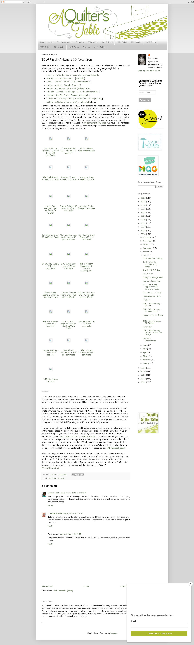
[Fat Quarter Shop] (50, 226)
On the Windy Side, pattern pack (86, 149)
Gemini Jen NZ (55, 513)
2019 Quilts (73, 47)
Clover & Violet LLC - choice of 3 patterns (68, 150)
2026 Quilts (93, 42)
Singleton (146, 299)
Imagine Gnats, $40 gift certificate (86, 207)
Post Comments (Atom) (63, 590)
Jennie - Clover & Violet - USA (61, 81)
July (145, 255)
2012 (143, 378)
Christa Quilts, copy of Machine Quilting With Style (68, 325)
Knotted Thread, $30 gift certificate (68, 178)
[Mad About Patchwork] (68, 341)
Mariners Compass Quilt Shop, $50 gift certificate (68, 237)
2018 (143, 226)
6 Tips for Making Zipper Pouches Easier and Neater (151, 286)
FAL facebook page (115, 447)
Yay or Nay (147, 326)
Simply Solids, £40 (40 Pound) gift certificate (68, 208)
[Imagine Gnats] (86, 197)
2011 (143, 382)
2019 (143, 223)
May (145, 348)
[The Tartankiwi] (50, 312)
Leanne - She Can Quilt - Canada (62, 95)
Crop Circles (148, 273)
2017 (143, 230)
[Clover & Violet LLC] (68, 139)
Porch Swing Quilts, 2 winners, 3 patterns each (50, 294)
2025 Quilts (107, 42)
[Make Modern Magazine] (86, 254)
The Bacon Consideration (149, 339)
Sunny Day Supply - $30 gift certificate (50, 266)
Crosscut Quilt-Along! (152, 292)
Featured (86, 47)
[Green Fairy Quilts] (86, 312)
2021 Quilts (45, 47)
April (145, 352)
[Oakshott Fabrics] (86, 283)
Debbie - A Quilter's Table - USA (62, 101)
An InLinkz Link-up (50, 467)
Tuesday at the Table (152, 296)
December (147, 237)
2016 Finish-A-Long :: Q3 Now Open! (152, 310)
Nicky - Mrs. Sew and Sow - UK (61, 88)
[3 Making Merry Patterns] (50, 370)
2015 (143, 367)
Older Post (124, 586)
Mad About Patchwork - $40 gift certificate (68, 352)
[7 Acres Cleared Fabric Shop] (68, 283)
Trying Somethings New (153, 277)
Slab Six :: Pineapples (151, 281)
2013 (143, 375)
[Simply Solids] (68, 197)
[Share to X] (78, 474)
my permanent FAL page (94, 122)
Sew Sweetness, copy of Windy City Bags (68, 266)
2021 (143, 216)
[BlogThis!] (75, 474)
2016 (143, 234)
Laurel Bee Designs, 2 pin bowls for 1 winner (50, 209)
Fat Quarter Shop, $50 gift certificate (50, 236)
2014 (143, 371)
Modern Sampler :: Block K (153, 316)
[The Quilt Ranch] (50, 168)
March (146, 356)
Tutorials (80, 42)
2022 (143, 212)
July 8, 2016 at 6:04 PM (76, 492)
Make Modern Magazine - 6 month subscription (86, 267)
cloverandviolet (83, 81)
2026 (143, 198)
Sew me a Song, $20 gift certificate (86, 178)
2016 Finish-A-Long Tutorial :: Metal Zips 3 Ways (152, 332)
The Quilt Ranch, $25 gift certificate (50, 178)
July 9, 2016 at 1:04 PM (73, 513)
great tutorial (89, 436)
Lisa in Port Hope (56, 492)
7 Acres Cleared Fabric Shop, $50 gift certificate (68, 294)
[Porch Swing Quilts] (50, 283)
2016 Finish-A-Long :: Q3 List (152, 304)
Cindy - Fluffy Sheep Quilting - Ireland (65, 98)
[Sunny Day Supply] (50, 254)
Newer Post (47, 586)
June (145, 345)
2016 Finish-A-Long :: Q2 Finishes (152, 322)
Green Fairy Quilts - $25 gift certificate (86, 323)
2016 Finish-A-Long (56, 478)
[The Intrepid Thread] (86, 341)
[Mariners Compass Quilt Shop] (68, 226)
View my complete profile (149, 70)
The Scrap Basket (64, 42)
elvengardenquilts (91, 74)
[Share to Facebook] (80, 474)
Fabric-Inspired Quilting (152, 258)
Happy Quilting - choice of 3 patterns (50, 352)
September (148, 248)
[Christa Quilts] (68, 312)
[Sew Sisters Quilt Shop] (86, 226)
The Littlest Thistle (68, 436)
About (50, 42)
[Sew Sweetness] (68, 254)
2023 (143, 209)
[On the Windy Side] (86, 139)
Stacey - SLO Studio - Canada (61, 78)
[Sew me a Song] (86, 168)
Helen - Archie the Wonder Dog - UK (64, 85)
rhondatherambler (90, 91)
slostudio (80, 78)
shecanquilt (84, 95)
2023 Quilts (136, 42)
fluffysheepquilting (93, 98)
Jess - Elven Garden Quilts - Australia (64, 74)
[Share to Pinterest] (83, 474)
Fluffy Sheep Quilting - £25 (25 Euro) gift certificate (50, 152)
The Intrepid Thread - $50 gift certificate (86, 352)
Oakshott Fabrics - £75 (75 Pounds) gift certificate (86, 294)
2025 (143, 201)
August (146, 251)
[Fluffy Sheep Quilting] (50, 139)
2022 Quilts (150, 42)
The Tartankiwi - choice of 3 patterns (50, 323)
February (147, 359)
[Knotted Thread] (68, 168)
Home (41, 42)
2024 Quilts (122, 42)
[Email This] (73, 474)
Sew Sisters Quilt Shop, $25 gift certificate (86, 237)
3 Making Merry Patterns (50, 380)
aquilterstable (84, 101)
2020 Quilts (59, 47)
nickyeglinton (84, 88)
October (147, 244)
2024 (143, 205)
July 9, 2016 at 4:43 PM (70, 534)
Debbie (54, 474)
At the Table (99, 47)
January (146, 363)
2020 (143, 219)
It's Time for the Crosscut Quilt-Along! (150, 264)
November (147, 241)
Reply (50, 505)
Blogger (113, 633)
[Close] (191, 584)
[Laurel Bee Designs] (50, 197)
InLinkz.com (45, 391)
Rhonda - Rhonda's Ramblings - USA (64, 91)
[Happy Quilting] (50, 341)
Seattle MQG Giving (151, 270)
